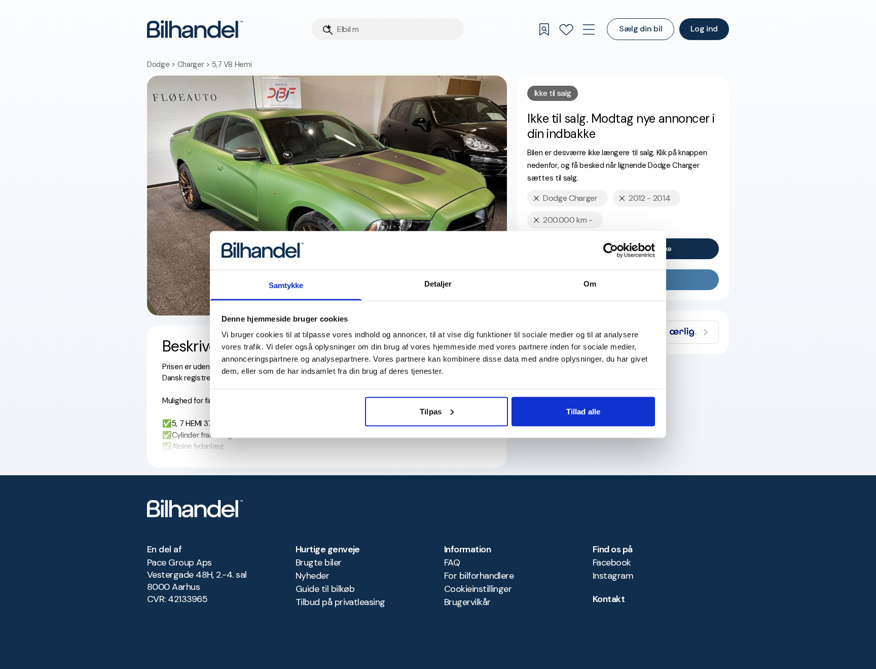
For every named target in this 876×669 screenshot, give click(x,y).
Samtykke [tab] (286, 285)
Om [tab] (589, 283)
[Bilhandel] (195, 29)
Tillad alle (583, 411)
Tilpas (431, 411)
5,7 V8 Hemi (232, 64)
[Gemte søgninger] (544, 29)
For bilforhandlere (479, 575)
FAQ (452, 562)
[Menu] (588, 29)
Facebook (612, 562)
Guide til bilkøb (325, 588)
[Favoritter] (566, 29)
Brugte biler (319, 562)
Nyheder (312, 575)
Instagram (613, 575)
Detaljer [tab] (438, 283)
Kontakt (609, 599)
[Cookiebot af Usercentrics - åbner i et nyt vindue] (610, 250)
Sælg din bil (640, 28)
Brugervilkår (467, 602)
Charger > (194, 64)
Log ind (704, 28)
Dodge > (162, 64)
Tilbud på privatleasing (340, 602)
